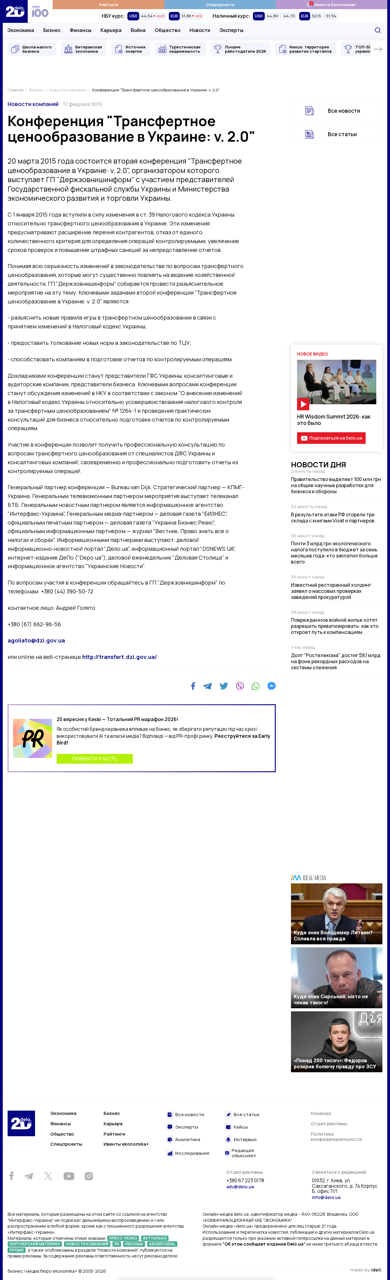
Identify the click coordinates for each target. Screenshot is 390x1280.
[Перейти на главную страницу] (15, 11)
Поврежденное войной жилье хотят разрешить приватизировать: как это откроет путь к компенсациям (334, 626)
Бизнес (52, 30)
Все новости (344, 110)
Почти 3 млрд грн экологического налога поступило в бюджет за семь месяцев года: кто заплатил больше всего (334, 552)
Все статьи (342, 134)
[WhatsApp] (256, 686)
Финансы (80, 30)
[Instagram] (89, 1176)
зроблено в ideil (365, 1270)
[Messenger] (271, 686)
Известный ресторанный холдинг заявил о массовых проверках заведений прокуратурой (331, 591)
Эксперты (231, 30)
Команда (321, 1113)
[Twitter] (224, 686)
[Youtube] (68, 1176)
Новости (200, 30)
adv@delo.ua (240, 1186)
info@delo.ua (326, 1197)
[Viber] (240, 686)
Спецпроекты (220, 4)
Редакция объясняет (244, 1153)
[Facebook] (193, 686)
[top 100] (40, 11)
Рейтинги (108, 4)
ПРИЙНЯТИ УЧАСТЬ (94, 758)
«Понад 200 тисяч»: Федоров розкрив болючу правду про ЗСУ (335, 1063)
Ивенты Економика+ (331, 4)
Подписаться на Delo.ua (335, 438)
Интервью (245, 1139)
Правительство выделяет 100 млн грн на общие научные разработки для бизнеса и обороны (336, 485)
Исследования (192, 1153)
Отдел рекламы (329, 1123)
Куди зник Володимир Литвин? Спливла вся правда (333, 935)
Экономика (20, 30)
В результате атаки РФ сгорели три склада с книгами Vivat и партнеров (332, 517)
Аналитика (187, 1139)
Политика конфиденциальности (336, 1137)
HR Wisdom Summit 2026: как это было (333, 419)
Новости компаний (33, 104)
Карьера (111, 30)
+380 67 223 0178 (245, 1180)
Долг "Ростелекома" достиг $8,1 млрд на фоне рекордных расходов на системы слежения (336, 661)
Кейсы (241, 1127)
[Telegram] (207, 686)
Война (138, 30)
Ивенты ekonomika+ (126, 1144)
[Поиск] (378, 30)
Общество (167, 30)
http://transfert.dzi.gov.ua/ (119, 656)
